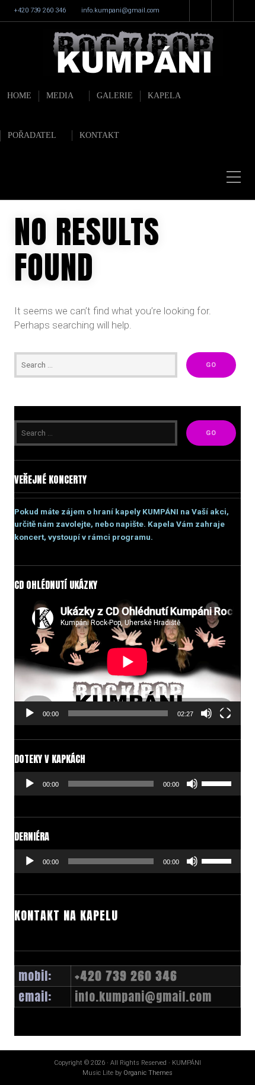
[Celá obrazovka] (225, 713)
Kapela (164, 95)
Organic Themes (148, 1073)
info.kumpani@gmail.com (120, 10)
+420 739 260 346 (40, 10)
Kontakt (99, 135)
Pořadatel (32, 135)
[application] (127, 661)
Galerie (115, 95)
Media (60, 95)
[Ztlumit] (206, 713)
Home (19, 95)
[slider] (218, 782)
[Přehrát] (30, 713)
